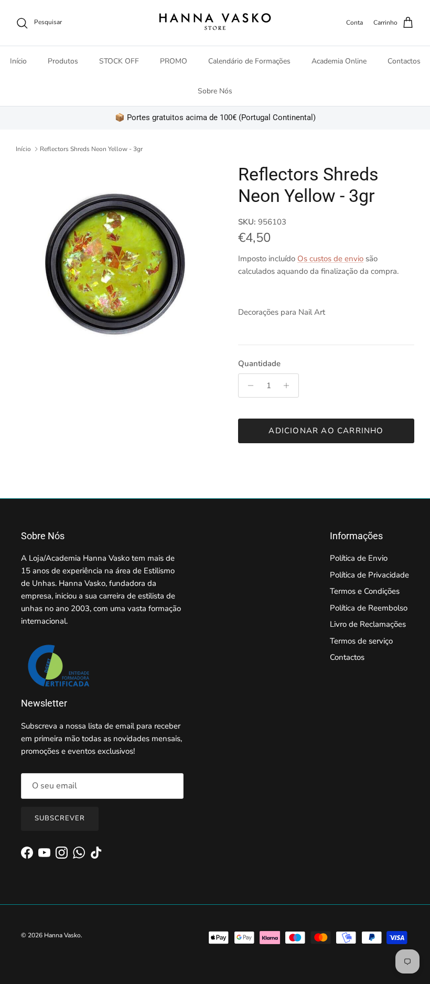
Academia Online (339, 61)
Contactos (404, 61)
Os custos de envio (330, 258)
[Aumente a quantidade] (289, 385)
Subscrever (60, 818)
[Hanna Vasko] (215, 22)
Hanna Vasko (62, 935)
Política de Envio (359, 558)
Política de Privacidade (369, 575)
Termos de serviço (361, 641)
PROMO (173, 61)
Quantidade (259, 363)
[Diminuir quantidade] (248, 385)
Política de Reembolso (368, 608)
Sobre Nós (215, 91)
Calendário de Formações (249, 61)
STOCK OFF (119, 61)
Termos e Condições (365, 591)
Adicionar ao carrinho (325, 430)
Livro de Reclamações (368, 624)
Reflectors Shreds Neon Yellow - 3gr (91, 149)
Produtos (63, 61)
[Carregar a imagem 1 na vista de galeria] (115, 263)
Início (18, 61)
